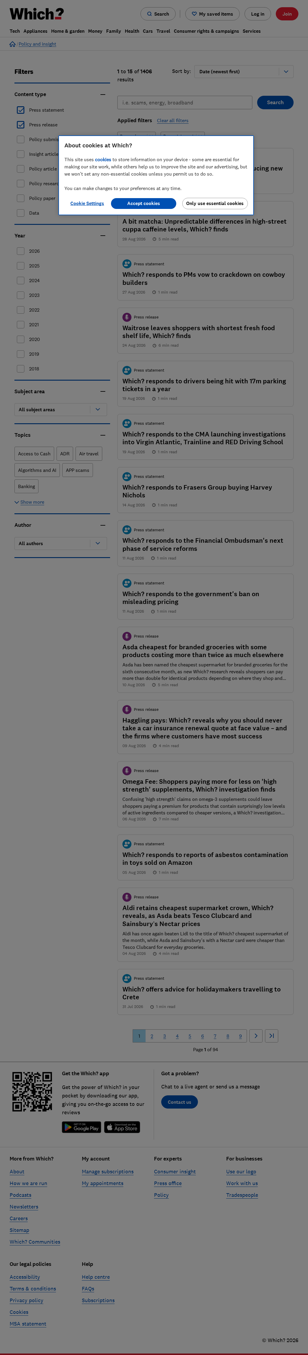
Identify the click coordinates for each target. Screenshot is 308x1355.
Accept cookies (143, 203)
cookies (103, 159)
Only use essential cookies (215, 203)
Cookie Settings (87, 203)
